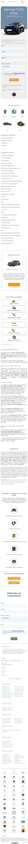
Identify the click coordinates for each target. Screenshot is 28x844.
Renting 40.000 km (6, 722)
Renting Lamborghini (4, 827)
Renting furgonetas (6, 755)
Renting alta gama (6, 759)
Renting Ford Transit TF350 (8, 481)
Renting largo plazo (18, 693)
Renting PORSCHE (23, 805)
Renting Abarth (23, 832)
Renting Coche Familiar (7, 762)
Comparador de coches (19, 690)
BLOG (2, 672)
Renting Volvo (14, 814)
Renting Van (16, 759)
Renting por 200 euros (7, 707)
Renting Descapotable (6, 760)
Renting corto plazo (18, 695)
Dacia (14, 823)
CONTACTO (4, 671)
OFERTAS (3, 670)
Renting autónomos (6, 690)
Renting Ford (13, 480)
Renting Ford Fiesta (12, 482)
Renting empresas (6, 692)
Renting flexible (5, 688)
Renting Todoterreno (6, 757)
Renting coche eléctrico (7, 741)
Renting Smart (23, 818)
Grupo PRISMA (18, 649)
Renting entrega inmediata (7, 693)
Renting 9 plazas (5, 763)
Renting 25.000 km (18, 719)
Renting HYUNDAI (23, 778)
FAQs (2, 674)
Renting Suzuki (4, 814)
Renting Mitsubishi (4, 823)
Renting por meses (18, 692)
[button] (2, 2)
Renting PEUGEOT (13, 783)
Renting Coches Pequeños (20, 763)
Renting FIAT (4, 778)
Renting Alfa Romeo (23, 783)
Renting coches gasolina (7, 747)
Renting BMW (4, 774)
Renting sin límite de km (7, 718)
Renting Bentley (5, 832)
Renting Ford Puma (22, 480)
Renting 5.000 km (18, 722)
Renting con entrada (18, 686)
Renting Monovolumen (19, 756)
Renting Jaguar (14, 827)
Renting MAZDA (14, 805)
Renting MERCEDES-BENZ (13, 774)
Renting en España (18, 696)
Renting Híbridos (5, 742)
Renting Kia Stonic (14, 255)
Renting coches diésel (6, 745)
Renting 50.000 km (6, 721)
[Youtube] (16, 679)
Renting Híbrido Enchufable (8, 744)
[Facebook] (14, 679)
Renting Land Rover (23, 823)
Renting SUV (4, 756)
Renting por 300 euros (7, 710)
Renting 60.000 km (6, 719)
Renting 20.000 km (18, 721)
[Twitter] (19, 679)
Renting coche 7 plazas (19, 757)
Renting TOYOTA (4, 796)
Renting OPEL (4, 783)
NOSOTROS (4, 675)
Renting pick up (17, 755)
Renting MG (23, 796)
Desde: (14, 269)
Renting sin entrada (6, 697)
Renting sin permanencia (7, 695)
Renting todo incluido (6, 696)
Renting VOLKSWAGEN (5, 787)
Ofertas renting (5, 686)
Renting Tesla (23, 814)
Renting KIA (13, 796)
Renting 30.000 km (18, 718)
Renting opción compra (19, 688)
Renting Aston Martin (14, 832)
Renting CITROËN (23, 787)
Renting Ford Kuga (9, 484)
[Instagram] (11, 679)
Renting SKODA (14, 787)
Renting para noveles (18, 689)
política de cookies (14, 840)
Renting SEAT (14, 778)
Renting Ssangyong (13, 818)
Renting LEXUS (5, 805)
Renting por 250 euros (7, 709)
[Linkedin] (9, 679)
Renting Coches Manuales (7, 730)
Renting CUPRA (14, 800)
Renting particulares (6, 689)
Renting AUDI (23, 774)
